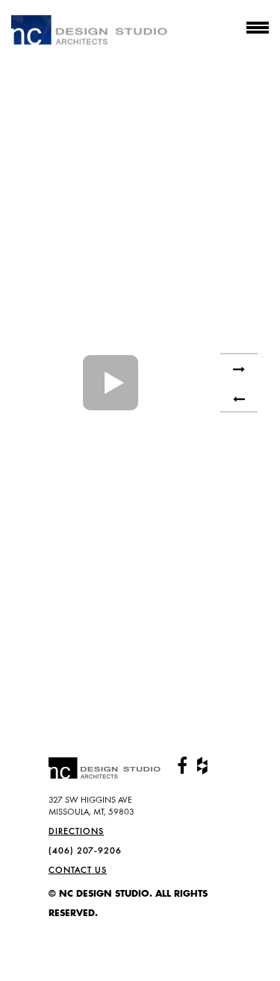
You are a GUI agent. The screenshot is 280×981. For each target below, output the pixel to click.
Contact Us (78, 870)
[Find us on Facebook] (182, 766)
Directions (76, 831)
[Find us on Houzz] (202, 766)
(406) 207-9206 (85, 850)
